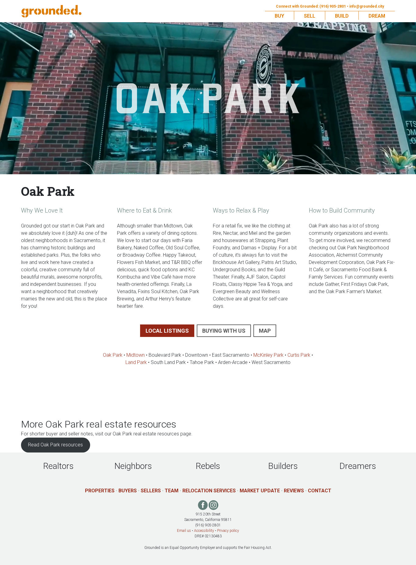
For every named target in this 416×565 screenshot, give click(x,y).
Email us (184, 531)
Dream (376, 16)
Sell (309, 16)
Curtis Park (298, 355)
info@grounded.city (366, 6)
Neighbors (133, 466)
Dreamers (357, 466)
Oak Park (112, 355)
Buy (279, 16)
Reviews (294, 491)
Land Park (136, 362)
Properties (100, 491)
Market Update (260, 491)
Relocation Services (209, 491)
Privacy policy (228, 531)
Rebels (208, 466)
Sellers (151, 491)
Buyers (127, 491)
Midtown (135, 355)
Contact (319, 491)
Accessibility (204, 531)
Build (342, 16)
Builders (283, 466)
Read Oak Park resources (55, 445)
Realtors (58, 466)
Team (171, 491)
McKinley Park (268, 355)
